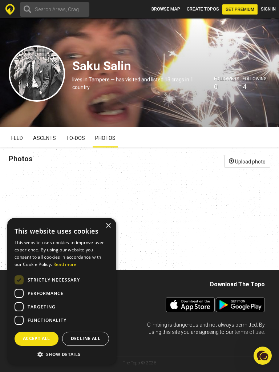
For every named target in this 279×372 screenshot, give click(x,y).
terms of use (249, 332)
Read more (65, 264)
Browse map (165, 9)
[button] (62, 354)
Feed (17, 138)
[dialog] (61, 291)
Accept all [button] (36, 338)
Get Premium (240, 9)
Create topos (203, 9)
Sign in (268, 9)
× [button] (108, 226)
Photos (105, 138)
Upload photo (250, 162)
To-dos (75, 138)
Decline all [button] (85, 338)
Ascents (44, 138)
